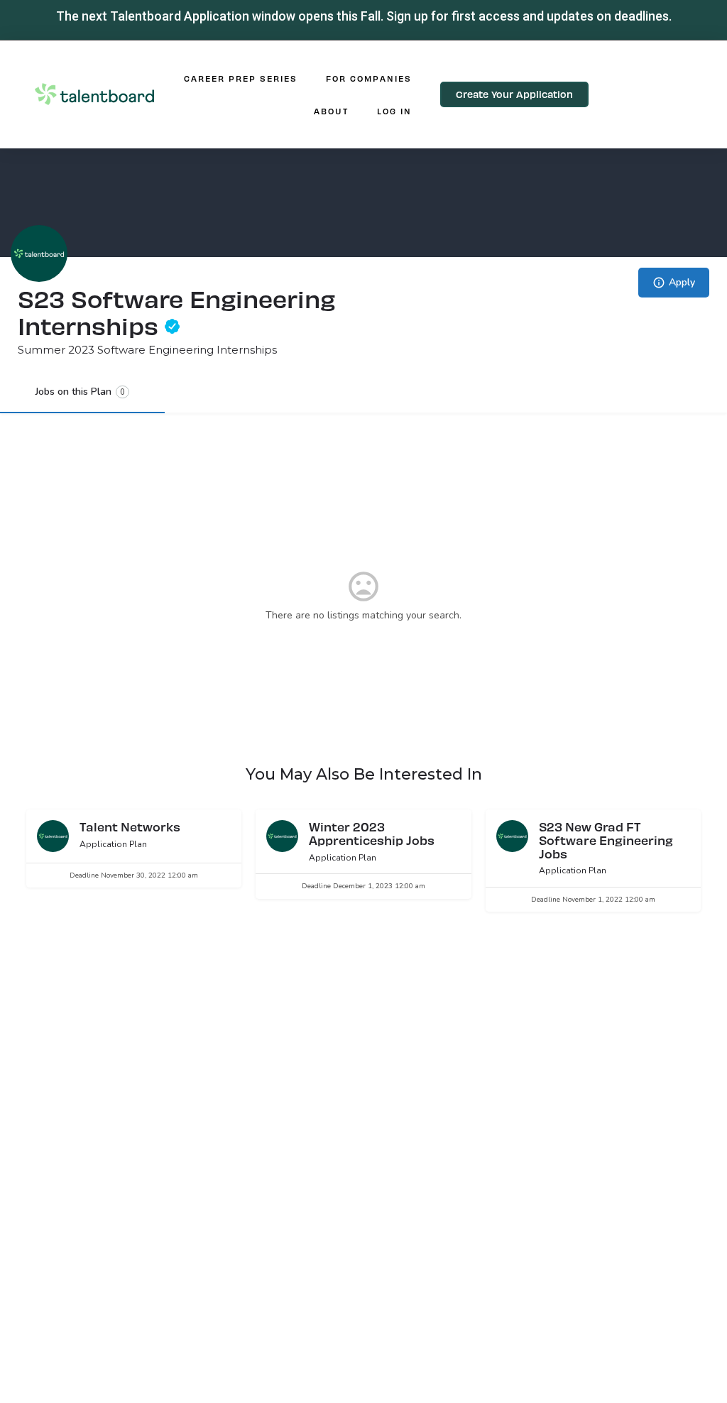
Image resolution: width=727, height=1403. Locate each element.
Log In (394, 111)
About (331, 111)
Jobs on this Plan (80, 391)
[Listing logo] (39, 253)
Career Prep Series (240, 78)
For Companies (369, 78)
